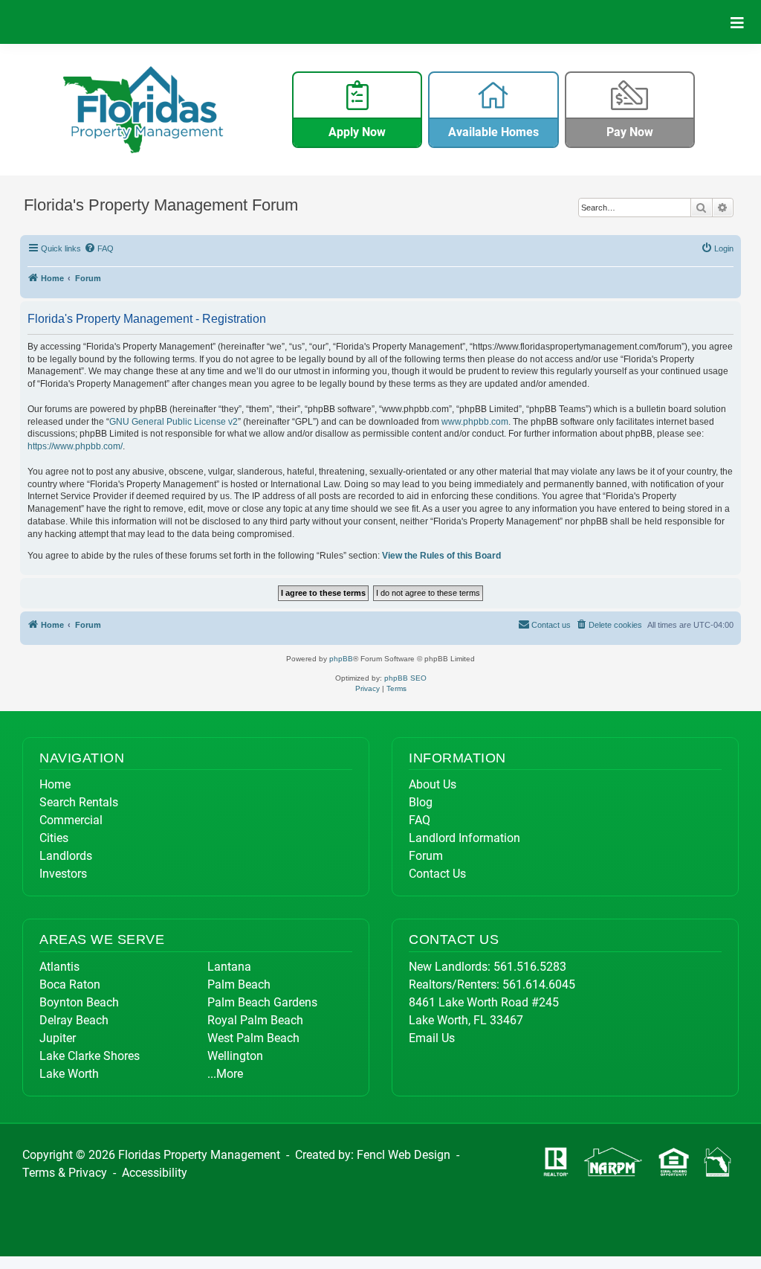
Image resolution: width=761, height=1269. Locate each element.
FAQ (419, 820)
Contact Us (437, 874)
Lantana (229, 967)
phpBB (341, 659)
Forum (426, 856)
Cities (53, 838)
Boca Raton (69, 984)
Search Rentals (78, 802)
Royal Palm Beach (255, 1020)
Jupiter (57, 1038)
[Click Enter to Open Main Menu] (737, 22)
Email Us (432, 1038)
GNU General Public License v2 (173, 422)
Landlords (65, 856)
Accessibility (154, 1173)
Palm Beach (239, 984)
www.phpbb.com (474, 422)
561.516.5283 (529, 967)
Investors (63, 874)
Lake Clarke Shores (89, 1056)
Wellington (235, 1056)
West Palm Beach (253, 1038)
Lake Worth (69, 1074)
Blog (421, 802)
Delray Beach (74, 1020)
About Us (432, 784)
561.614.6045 (538, 984)
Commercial (71, 820)
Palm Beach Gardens (262, 1002)
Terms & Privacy (64, 1173)
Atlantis (59, 967)
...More (225, 1074)
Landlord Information (464, 838)
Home (55, 784)
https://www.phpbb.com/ (75, 446)
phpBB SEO (405, 678)
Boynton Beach (79, 1002)
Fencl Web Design (403, 1155)
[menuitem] (99, 248)
